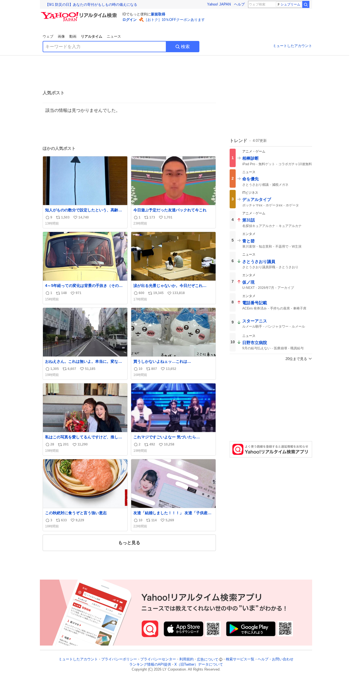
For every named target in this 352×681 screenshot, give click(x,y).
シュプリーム (290, 4)
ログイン (129, 20)
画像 (61, 36)
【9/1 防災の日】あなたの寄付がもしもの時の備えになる (91, 4)
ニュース (114, 36)
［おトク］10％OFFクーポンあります (174, 20)
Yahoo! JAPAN (219, 4)
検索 (185, 46)
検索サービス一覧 (240, 659)
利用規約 (186, 659)
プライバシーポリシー (119, 659)
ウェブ (48, 36)
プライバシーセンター (158, 659)
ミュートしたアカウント (292, 46)
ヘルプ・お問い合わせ (275, 659)
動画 (72, 36)
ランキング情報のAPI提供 (150, 664)
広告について (207, 659)
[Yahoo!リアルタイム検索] (80, 13)
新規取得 (158, 14)
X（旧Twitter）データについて (198, 664)
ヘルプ (239, 4)
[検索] (305, 4)
